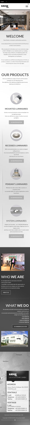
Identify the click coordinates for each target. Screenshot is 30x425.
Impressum (6, 415)
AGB (22, 415)
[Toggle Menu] (27, 6)
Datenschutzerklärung (15, 415)
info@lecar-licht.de (20, 395)
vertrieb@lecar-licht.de (14, 406)
